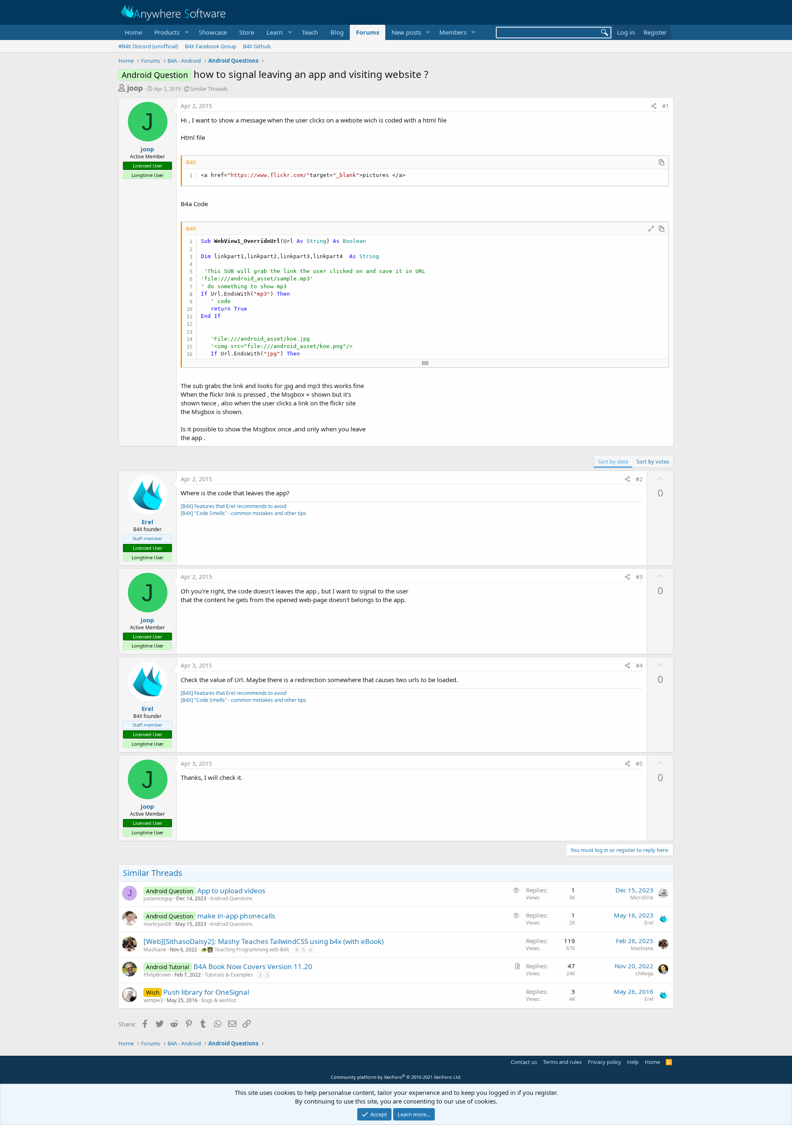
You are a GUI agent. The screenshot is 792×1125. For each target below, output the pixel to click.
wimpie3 (153, 1000)
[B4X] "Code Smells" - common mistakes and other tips (243, 513)
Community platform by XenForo (396, 1077)
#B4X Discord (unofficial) (148, 46)
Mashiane (155, 949)
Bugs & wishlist (218, 1000)
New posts (406, 32)
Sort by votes (652, 461)
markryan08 (158, 923)
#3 (639, 577)
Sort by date (613, 461)
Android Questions (231, 898)
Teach (310, 32)
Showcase (213, 32)
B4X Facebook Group (210, 46)
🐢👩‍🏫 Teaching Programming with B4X (245, 949)
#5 (639, 763)
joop (135, 88)
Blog (337, 32)
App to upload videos (231, 890)
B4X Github (257, 46)
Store (246, 32)
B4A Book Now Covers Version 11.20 (252, 966)
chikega (644, 973)
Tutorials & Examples (229, 974)
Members (453, 32)
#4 (639, 665)
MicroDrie (641, 897)
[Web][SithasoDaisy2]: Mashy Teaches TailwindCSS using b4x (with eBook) (264, 941)
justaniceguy (158, 898)
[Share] (653, 106)
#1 (665, 106)
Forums (367, 32)
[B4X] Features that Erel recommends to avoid (233, 506)
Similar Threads (209, 88)
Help (633, 1062)
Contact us (524, 1062)
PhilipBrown (157, 974)
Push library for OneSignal (206, 992)
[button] (170, 32)
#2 (639, 479)
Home (133, 32)
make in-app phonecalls (236, 915)
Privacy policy (604, 1062)
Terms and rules (562, 1062)
